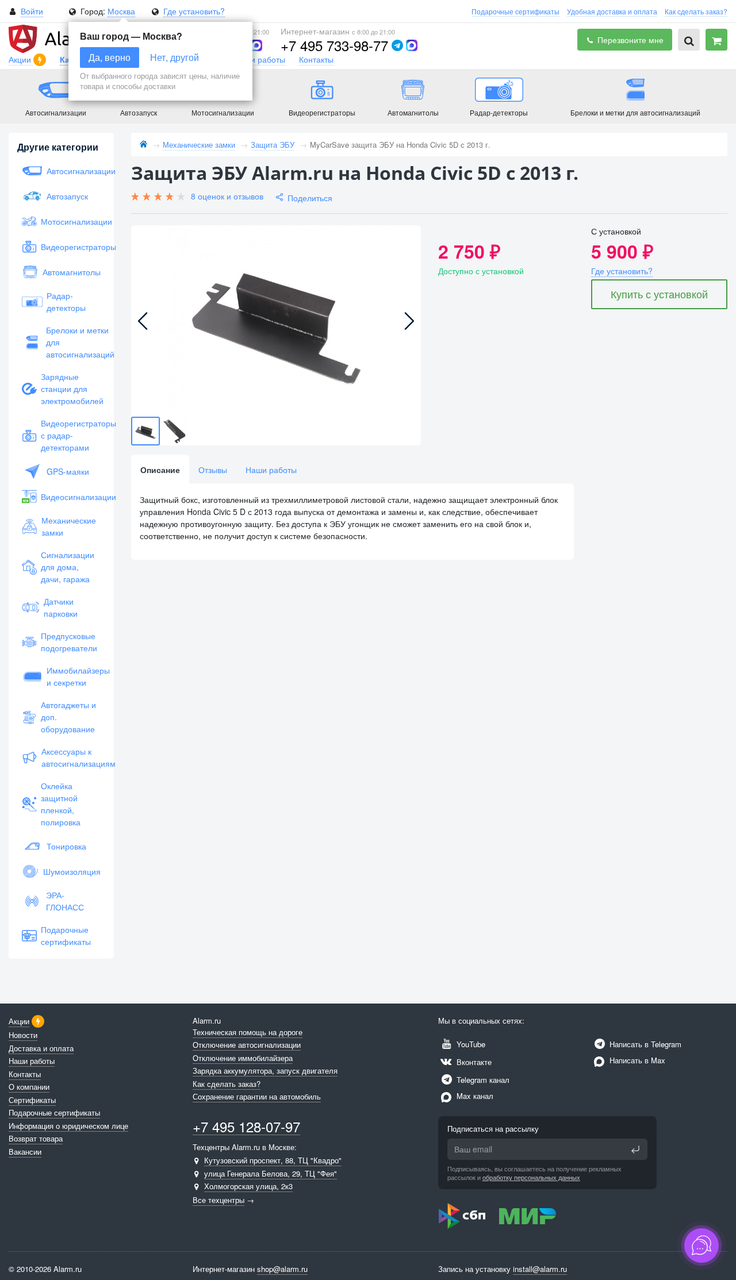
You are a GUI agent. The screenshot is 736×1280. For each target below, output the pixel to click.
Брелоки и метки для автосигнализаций (73, 342)
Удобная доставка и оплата (612, 11)
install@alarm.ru (540, 1268)
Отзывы (212, 469)
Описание (160, 469)
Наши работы (259, 59)
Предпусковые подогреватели (69, 642)
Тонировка (66, 846)
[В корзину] (716, 40)
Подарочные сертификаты (515, 11)
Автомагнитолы (72, 272)
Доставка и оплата (41, 1048)
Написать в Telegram (644, 1044)
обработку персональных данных (531, 1177)
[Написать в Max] (256, 45)
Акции (21, 59)
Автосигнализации (74, 170)
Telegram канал (481, 1079)
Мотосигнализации (71, 221)
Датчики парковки (61, 607)
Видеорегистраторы (71, 246)
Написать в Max (636, 1060)
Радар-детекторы (66, 301)
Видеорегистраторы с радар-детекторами (71, 435)
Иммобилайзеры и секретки (74, 676)
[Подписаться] (635, 1149)
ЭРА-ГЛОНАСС (65, 901)
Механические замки (68, 526)
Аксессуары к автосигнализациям (71, 757)
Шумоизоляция (72, 871)
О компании (29, 1086)
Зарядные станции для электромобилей (71, 388)
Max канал (473, 1095)
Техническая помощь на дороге (247, 1032)
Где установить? (194, 11)
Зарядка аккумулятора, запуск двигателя (265, 1070)
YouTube (469, 1044)
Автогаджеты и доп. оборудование (68, 717)
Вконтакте (473, 1061)
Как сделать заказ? (696, 11)
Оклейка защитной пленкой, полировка (60, 804)
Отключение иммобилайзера (243, 1057)
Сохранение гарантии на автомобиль (257, 1096)
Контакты (316, 59)
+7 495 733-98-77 (334, 45)
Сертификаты (32, 1099)
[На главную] (143, 144)
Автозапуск (67, 196)
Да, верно (110, 57)
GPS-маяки (68, 471)
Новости (23, 1034)
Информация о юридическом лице (68, 1125)
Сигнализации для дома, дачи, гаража (67, 567)
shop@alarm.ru (282, 1268)
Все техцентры (218, 1199)
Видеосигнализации (71, 496)
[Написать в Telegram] (397, 45)
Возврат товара (36, 1138)
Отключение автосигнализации (247, 1044)
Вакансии (25, 1151)
